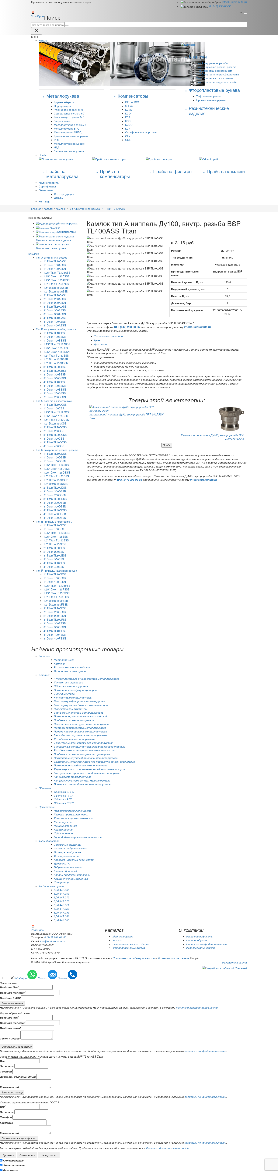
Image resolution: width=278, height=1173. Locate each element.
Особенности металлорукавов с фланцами (82, 754)
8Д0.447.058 (61, 920)
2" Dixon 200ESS (53, 551)
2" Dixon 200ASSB (54, 299)
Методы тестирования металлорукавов (80, 735)
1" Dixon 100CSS (53, 408)
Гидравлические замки (68, 867)
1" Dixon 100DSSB (54, 457)
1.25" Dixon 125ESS (55, 536)
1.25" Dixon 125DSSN (56, 472)
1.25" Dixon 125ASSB (56, 276)
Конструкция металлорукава (73, 697)
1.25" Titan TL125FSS (56, 585)
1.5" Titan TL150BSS (56, 355)
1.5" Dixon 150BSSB (55, 359)
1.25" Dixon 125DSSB (56, 469)
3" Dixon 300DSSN (54, 506)
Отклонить (27, 1155)
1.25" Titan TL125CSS (56, 412)
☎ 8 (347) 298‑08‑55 (127, 327)
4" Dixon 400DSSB (54, 514)
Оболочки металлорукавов (71, 686)
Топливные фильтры (67, 844)
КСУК (128, 109)
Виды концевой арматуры (70, 709)
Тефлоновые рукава (208, 96)
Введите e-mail (10, 998)
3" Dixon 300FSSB (54, 623)
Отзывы (58, 198)
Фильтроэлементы (66, 856)
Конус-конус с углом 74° (69, 117)
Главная (36, 208)
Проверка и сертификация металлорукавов (82, 784)
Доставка (100, 344)
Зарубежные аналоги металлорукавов (78, 712)
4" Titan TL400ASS (54, 318)
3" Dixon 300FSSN (54, 627)
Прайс (167, 445)
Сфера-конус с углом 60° (69, 113)
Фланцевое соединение (69, 109)
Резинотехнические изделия (72, 667)
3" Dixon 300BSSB (54, 374)
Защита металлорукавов (69, 151)
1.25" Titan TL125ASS (56, 272)
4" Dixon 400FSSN (54, 638)
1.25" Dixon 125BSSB (56, 348)
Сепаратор (61, 882)
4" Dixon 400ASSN (54, 325)
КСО (128, 113)
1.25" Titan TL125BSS (56, 344)
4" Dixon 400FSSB (54, 634)
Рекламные (10, 1170)
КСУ (127, 128)
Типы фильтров (64, 694)
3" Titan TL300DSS (55, 499)
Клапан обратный (65, 871)
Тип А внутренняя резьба (212, 63)
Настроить (48, 1155)
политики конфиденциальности (197, 1007)
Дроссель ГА (62, 863)
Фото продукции (64, 194)
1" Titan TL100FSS (54, 574)
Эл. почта (7, 1066)
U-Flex (129, 106)
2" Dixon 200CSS (53, 431)
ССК (127, 140)
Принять (8, 1155)
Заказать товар (12, 1092)
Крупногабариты (64, 102)
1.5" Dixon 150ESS (54, 544)
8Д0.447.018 (61, 901)
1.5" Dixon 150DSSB (55, 480)
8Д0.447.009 (61, 893)
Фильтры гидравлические (70, 848)
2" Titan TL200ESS (54, 548)
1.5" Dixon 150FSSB (55, 601)
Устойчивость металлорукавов (74, 739)
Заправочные (62, 121)
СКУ (127, 136)
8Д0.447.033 (61, 912)
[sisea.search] (66, 25)
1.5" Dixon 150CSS (54, 423)
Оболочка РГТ (63, 799)
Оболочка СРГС (64, 792)
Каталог (48, 208)
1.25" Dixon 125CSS (55, 416)
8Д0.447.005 (61, 890)
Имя (3, 1061)
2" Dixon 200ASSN (54, 303)
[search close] (36, 31)
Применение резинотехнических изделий (80, 716)
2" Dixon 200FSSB (54, 612)
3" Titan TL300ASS (54, 306)
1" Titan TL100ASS (54, 261)
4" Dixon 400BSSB (54, 386)
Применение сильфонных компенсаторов (80, 765)
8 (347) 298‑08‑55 (220, 6)
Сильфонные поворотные (141, 132)
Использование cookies (200, 948)
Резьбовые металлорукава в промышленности (84, 750)
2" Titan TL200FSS (54, 608)
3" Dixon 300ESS (53, 559)
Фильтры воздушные (67, 852)
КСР (127, 117)
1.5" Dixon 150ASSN (55, 291)
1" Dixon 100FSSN (54, 582)
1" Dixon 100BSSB (54, 337)
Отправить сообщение (17, 1046)
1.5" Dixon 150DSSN (55, 484)
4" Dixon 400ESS (53, 567)
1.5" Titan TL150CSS (56, 419)
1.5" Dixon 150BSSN (55, 363)
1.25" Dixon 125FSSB (56, 589)
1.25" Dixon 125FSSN (56, 593)
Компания (6, 1122)
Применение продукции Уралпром (75, 690)
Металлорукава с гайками (70, 125)
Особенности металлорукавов (74, 720)
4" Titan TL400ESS (54, 563)
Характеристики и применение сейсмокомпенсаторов (89, 769)
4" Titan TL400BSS (54, 382)
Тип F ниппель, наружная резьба (216, 82)
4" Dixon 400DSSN (54, 518)
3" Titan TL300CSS (55, 435)
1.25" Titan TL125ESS (56, 533)
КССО (129, 125)
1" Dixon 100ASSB (54, 265)
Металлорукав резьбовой (69, 143)
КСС (127, 121)
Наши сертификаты (199, 936)
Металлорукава (68, 223)
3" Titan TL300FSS (54, 619)
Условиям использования (173, 958)
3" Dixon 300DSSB (54, 502)
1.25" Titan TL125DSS (56, 465)
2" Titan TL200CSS (55, 427)
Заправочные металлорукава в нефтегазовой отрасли (89, 746)
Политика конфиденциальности (207, 944)
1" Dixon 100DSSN (54, 461)
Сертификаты (47, 186)
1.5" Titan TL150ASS (56, 284)
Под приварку (62, 106)
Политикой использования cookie (167, 1148)
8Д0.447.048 (61, 916)
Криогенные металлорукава (71, 136)
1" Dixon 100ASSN (54, 269)
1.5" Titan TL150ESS (56, 540)
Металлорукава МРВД (67, 132)
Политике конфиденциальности (134, 958)
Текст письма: (10, 1038)
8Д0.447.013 (61, 897)
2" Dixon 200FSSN (54, 616)
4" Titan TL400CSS (55, 442)
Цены (97, 340)
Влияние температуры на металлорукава (81, 724)
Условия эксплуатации (68, 682)
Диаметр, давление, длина (18, 1077)
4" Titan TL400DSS (55, 510)
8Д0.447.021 (61, 905)
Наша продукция (196, 940)
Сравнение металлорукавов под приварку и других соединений (94, 761)
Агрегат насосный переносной (74, 859)
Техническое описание (108, 336)
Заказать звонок (12, 1003)
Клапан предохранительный (72, 875)
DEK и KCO (132, 102)
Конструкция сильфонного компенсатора (81, 705)
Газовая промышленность (71, 814)
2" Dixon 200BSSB (54, 393)
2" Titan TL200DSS (55, 487)
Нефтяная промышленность (72, 810)
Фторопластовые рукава (70, 671)
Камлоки (61, 208)
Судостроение (63, 833)
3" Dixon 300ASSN (54, 314)
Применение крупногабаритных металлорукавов (85, 758)
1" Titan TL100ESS (54, 525)
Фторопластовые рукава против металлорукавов (86, 678)
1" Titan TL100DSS (55, 453)
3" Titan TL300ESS (54, 555)
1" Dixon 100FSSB (54, 578)
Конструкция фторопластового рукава (79, 701)
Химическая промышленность (73, 818)
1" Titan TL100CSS (55, 404)
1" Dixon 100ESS (53, 529)
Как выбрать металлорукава (72, 776)
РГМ (56, 140)
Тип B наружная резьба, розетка (216, 67)
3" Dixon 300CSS (53, 438)
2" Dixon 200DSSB (54, 491)
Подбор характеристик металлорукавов (80, 731)
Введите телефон (13, 992)
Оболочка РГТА (63, 795)
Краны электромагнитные (71, 878)
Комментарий (9, 1087)
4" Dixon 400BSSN (54, 389)
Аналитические (14, 1165)
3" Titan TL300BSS (54, 367)
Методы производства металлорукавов (80, 727)
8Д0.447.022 (61, 908)
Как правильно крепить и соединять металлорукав (87, 773)
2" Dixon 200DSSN (54, 495)
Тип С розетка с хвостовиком (214, 70)
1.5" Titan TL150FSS (56, 597)
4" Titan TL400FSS (54, 631)
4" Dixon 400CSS (53, 446)
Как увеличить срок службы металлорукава (82, 780)
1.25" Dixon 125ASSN (56, 280)
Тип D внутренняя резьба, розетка (217, 74)
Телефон (6, 1071)
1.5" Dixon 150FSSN (55, 604)
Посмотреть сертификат (19, 1138)
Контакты (44, 201)
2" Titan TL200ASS (54, 295)
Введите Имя (9, 987)
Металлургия (62, 822)
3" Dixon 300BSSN (54, 378)
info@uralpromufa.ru (234, 2)
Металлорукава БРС (66, 128)
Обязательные (13, 1160)
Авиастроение (63, 829)
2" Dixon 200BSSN (54, 397)
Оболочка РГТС (64, 803)
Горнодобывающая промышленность (78, 837)
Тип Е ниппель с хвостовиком (214, 78)
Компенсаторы (66, 231)
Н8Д (56, 147)
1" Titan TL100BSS (54, 333)
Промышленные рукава (211, 100)
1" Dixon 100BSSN (54, 340)
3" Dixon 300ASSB (54, 310)
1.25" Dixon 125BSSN (56, 352)
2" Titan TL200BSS (54, 370)
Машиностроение (65, 826)
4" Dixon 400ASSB (54, 321)
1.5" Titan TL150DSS (56, 476)
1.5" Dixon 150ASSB (55, 287)
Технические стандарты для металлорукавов (83, 743)
